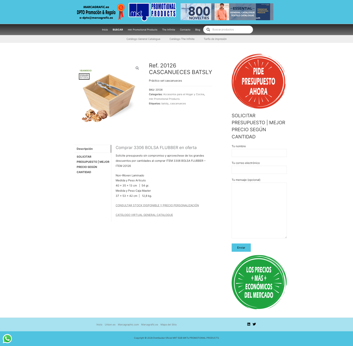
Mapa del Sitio (169, 324)
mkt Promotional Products (164, 98)
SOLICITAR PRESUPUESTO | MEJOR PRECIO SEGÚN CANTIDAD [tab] (93, 164)
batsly (165, 103)
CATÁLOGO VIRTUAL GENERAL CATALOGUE (144, 215)
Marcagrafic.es (149, 324)
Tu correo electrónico (246, 163)
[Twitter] (254, 324)
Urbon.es (110, 324)
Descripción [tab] (85, 148)
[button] (137, 68)
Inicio (99, 324)
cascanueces (178, 103)
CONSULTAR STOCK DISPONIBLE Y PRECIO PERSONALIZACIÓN (157, 205)
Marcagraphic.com (128, 324)
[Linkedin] (248, 324)
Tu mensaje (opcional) (246, 180)
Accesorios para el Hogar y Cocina (183, 94)
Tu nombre (239, 146)
